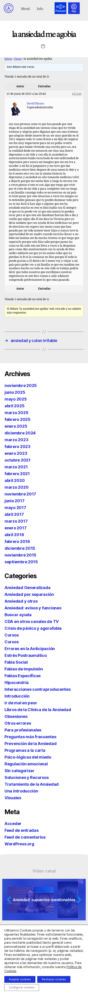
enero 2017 (15, 528)
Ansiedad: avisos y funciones (33, 608)
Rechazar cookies (54, 979)
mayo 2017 (15, 507)
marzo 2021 (16, 466)
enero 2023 (16, 453)
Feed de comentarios (25, 837)
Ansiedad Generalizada (27, 587)
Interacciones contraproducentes (38, 689)
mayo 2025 (16, 399)
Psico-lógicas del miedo (28, 757)
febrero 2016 (17, 541)
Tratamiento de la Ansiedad (32, 784)
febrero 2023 (17, 446)
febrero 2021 (17, 473)
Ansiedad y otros (21, 601)
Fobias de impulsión (24, 669)
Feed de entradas (22, 830)
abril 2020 (15, 480)
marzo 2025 (16, 412)
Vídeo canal (44, 871)
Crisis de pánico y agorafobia (33, 628)
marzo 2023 (16, 439)
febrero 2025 (17, 419)
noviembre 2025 (21, 385)
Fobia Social (16, 662)
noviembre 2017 (20, 494)
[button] (25, 8)
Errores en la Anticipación (30, 648)
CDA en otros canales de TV (32, 621)
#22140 (76, 94)
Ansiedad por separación (29, 594)
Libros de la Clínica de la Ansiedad (38, 709)
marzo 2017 (16, 521)
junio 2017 (14, 500)
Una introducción (21, 791)
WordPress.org (19, 844)
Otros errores (18, 723)
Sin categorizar (20, 770)
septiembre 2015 (21, 561)
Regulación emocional (26, 764)
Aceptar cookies (20, 979)
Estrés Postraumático (26, 655)
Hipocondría (17, 682)
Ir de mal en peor (21, 702)
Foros (17, 59)
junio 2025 (15, 392)
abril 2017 (14, 514)
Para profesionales (23, 730)
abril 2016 (14, 534)
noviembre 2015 (20, 555)
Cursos (12, 635)
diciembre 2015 (20, 548)
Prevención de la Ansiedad (30, 743)
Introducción (17, 696)
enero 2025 (16, 426)
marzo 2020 (16, 487)
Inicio (8, 59)
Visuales (13, 797)
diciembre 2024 (20, 433)
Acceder (13, 823)
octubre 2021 (17, 460)
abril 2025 (14, 405)
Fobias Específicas (23, 675)
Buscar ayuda (18, 614)
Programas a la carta (25, 750)
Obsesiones (16, 716)
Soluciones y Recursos (27, 777)
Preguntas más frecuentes (30, 736)
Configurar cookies (22, 987)
